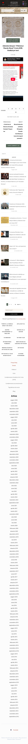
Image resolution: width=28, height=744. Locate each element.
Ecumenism (7, 337)
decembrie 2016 (14, 585)
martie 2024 (14, 448)
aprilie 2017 (14, 577)
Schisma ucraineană (20, 354)
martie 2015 (14, 639)
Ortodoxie (21, 347)
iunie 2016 (14, 602)
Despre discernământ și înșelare (7, 331)
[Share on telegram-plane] (23, 108)
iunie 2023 (14, 468)
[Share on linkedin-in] (15, 108)
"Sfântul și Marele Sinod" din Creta (7, 324)
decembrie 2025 (14, 408)
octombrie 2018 (14, 557)
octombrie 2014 (14, 648)
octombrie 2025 (14, 414)
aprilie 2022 (14, 494)
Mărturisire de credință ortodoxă (21, 342)
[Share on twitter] (12, 108)
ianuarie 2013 (14, 705)
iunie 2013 (14, 691)
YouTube (3, 4)
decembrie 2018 (14, 551)
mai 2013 (14, 693)
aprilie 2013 (14, 696)
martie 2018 (14, 562)
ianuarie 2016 (14, 617)
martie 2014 (14, 665)
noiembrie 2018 (14, 554)
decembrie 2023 (14, 454)
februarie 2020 (14, 528)
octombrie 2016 (14, 591)
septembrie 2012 (14, 716)
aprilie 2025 (14, 428)
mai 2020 (14, 522)
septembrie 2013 (14, 682)
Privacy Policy (14, 362)
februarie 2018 (14, 565)
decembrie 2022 (14, 480)
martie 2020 (14, 525)
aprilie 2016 (14, 608)
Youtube (15, 730)
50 (15, 304)
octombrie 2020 (14, 514)
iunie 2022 (14, 488)
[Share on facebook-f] (8, 108)
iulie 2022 (14, 485)
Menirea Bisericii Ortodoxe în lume (7, 348)
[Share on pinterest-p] (19, 108)
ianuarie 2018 (14, 568)
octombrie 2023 (14, 460)
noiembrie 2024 (14, 434)
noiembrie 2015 (14, 619)
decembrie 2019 (14, 534)
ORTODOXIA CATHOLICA (14, 3)
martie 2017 (14, 579)
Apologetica (21, 323)
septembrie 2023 (14, 463)
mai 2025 (14, 425)
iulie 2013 (14, 688)
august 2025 (14, 417)
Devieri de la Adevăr (21, 330)
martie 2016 (14, 611)
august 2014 (14, 654)
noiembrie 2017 (14, 571)
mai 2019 (14, 540)
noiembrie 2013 (14, 676)
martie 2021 (14, 511)
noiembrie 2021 (14, 500)
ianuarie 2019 (14, 548)
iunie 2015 (14, 631)
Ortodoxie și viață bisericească (7, 354)
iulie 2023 (14, 465)
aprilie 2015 (14, 636)
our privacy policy (21, 319)
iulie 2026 (14, 403)
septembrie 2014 (14, 651)
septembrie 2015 (14, 625)
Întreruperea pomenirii (7, 342)
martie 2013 (14, 699)
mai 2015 (14, 634)
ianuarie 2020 (14, 531)
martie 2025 (14, 431)
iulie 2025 (14, 420)
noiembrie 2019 (14, 537)
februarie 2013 (14, 702)
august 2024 (14, 440)
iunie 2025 (14, 423)
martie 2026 (14, 406)
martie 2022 (14, 497)
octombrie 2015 (14, 622)
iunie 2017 (14, 574)
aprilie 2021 (14, 508)
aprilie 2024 (14, 445)
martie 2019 (14, 542)
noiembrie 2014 (14, 645)
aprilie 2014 (14, 662)
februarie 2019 (14, 545)
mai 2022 (14, 491)
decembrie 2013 (14, 674)
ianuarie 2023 (14, 477)
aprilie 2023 (14, 471)
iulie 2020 (14, 517)
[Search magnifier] (13, 10)
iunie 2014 (14, 656)
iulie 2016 (14, 599)
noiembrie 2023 (14, 457)
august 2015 (14, 628)
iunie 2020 (14, 520)
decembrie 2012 (14, 708)
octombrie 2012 (14, 713)
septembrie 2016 (14, 594)
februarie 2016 (14, 614)
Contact (14, 365)
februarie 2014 (14, 668)
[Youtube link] (3, 3)
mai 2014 (14, 659)
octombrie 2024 (14, 437)
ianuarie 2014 (14, 671)
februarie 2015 (14, 642)
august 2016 (14, 597)
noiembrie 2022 (14, 483)
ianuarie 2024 (14, 451)
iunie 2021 (14, 505)
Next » (19, 304)
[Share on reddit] (16, 112)
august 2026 (14, 400)
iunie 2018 (14, 559)
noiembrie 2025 (14, 411)
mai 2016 (14, 605)
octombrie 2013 (14, 679)
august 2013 (14, 685)
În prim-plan (21, 337)
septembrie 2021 (14, 502)
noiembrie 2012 (14, 711)
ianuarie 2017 (14, 582)
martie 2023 (14, 474)
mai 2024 (14, 443)
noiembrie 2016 (14, 588)
